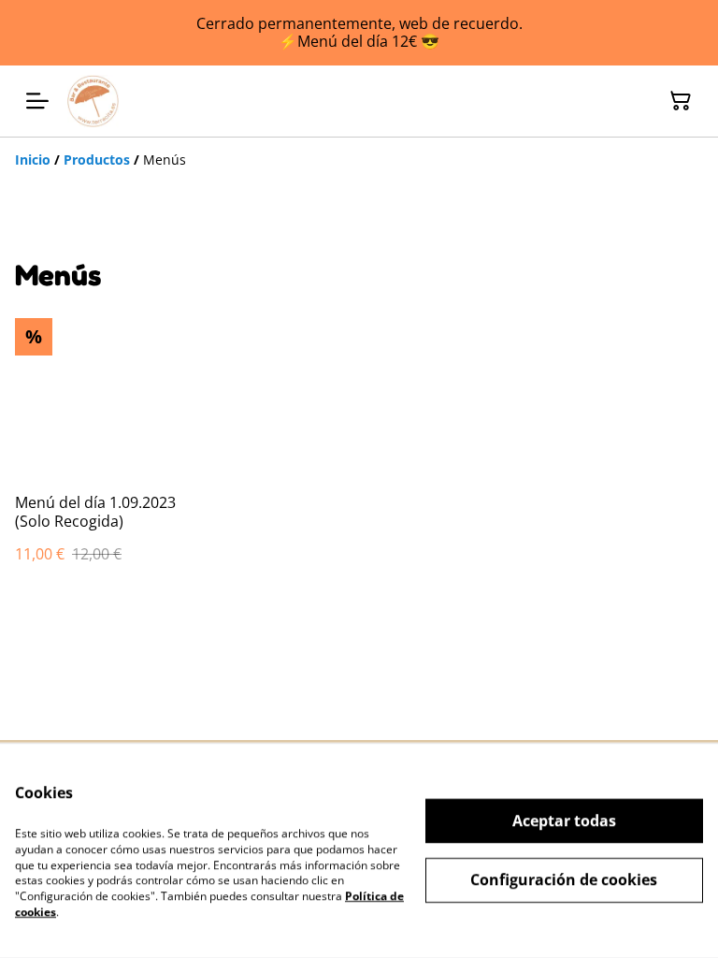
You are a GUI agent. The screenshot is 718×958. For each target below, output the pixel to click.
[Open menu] (37, 101)
